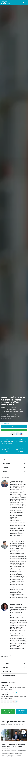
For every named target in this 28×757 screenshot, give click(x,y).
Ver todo (3, 727)
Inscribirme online (14, 426)
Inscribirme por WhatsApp (14, 430)
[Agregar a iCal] (12, 433)
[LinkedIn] (8, 692)
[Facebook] (2, 692)
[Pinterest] (13, 692)
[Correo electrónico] (16, 692)
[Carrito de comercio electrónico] (23, 2)
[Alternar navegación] (25, 2)
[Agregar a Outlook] (17, 433)
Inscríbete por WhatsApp (8, 711)
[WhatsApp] (10, 692)
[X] (5, 692)
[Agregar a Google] (21, 433)
